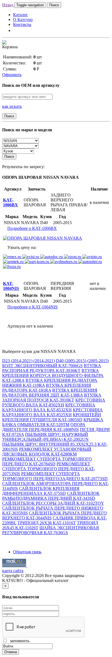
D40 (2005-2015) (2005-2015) (82, 360)
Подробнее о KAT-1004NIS (32, 307)
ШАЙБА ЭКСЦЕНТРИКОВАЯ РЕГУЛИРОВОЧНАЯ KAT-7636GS (50, 530)
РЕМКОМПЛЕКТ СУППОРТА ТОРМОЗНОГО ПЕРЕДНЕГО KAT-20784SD (47, 461)
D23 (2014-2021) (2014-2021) (28, 360)
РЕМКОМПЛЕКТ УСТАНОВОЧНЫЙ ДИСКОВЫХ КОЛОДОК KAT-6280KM (46, 451)
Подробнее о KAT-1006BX (32, 228)
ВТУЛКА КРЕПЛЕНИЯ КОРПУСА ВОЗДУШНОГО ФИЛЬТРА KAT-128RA (53, 375)
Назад (8, 4)
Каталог (20, 14)
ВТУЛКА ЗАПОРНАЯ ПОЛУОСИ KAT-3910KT (51, 397)
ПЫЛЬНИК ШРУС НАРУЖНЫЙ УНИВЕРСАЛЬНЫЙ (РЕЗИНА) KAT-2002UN (45, 437)
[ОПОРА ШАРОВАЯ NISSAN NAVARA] (42, 238)
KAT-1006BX (10, 202)
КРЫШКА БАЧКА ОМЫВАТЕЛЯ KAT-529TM (52, 422)
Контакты (22, 24)
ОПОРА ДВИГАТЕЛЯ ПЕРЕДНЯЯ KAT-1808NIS (43, 427)
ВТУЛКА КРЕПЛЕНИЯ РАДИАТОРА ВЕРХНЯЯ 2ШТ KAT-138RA (49, 392)
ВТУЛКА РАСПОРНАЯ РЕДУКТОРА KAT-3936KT (51, 368)
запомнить (18, 640)
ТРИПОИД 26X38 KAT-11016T (46, 523)
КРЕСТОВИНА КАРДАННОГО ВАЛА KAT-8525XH (52, 412)
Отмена (10, 652)
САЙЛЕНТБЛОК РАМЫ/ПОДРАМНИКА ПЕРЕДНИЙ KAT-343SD (50, 496)
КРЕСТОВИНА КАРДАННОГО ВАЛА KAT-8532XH (48, 407)
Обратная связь (27, 551)
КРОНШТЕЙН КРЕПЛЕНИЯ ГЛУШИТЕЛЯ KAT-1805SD (51, 417)
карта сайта (12, 570)
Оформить (11, 74)
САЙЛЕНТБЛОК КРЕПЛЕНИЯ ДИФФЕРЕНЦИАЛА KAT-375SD (40, 491)
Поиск (54, 5)
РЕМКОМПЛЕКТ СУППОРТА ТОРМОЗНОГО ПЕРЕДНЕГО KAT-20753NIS (48, 469)
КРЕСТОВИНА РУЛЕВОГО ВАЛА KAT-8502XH (53, 402)
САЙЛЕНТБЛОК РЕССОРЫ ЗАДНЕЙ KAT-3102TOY (53, 503)
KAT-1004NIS (11, 286)
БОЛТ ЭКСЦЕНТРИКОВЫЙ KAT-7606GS (42, 365)
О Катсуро (23, 19)
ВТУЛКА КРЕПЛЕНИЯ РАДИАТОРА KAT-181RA (46, 388)
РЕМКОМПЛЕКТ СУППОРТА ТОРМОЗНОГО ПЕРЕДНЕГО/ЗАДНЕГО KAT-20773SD (55, 476)
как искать (12, 106)
